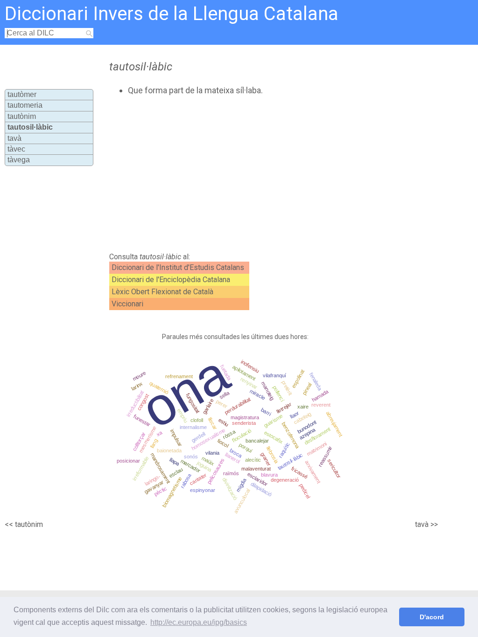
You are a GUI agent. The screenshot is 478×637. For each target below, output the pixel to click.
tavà (14, 138)
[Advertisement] (265, 174)
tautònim (21, 116)
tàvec (16, 149)
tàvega (18, 160)
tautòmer (21, 94)
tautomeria (24, 105)
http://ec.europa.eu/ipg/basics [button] (198, 622)
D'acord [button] (432, 617)
